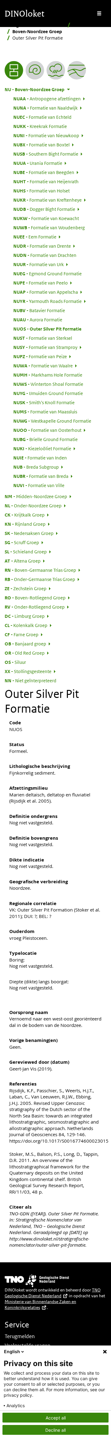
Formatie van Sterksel (42, 338)
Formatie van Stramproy (45, 347)
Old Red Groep (25, 653)
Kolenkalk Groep (26, 625)
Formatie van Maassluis (45, 411)
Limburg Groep (25, 616)
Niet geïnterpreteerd (30, 680)
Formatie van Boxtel (41, 144)
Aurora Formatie (37, 319)
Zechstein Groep (26, 588)
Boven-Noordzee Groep (37, 31)
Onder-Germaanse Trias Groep (40, 579)
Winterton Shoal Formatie (48, 384)
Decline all (55, 1430)
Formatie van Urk (38, 264)
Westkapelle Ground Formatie (52, 421)
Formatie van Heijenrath (46, 181)
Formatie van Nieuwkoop (46, 135)
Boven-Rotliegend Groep (35, 597)
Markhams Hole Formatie (47, 375)
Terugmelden (20, 1336)
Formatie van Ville (38, 485)
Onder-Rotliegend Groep (35, 607)
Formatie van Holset (41, 191)
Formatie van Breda (40, 476)
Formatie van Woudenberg (49, 227)
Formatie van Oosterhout (47, 430)
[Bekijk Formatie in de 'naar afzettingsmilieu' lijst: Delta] (56, 70)
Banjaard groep (25, 644)
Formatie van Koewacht (46, 218)
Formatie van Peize (40, 356)
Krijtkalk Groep (25, 515)
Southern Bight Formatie (45, 154)
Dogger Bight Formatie (44, 209)
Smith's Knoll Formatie (44, 402)
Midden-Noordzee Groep (36, 496)
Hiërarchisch (86, 25)
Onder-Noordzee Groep (33, 505)
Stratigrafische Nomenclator (35, 25)
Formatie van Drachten (44, 255)
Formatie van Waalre (43, 365)
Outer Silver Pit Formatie (47, 329)
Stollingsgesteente (28, 671)
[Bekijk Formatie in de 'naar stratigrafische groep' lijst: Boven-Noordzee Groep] (77, 70)
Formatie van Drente (42, 246)
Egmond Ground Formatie (47, 273)
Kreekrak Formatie (40, 126)
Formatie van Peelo (40, 283)
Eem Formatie (34, 237)
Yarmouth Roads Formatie (47, 301)
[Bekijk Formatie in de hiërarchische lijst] (14, 70)
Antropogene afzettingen (47, 98)
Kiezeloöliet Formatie (42, 448)
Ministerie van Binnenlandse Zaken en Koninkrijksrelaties (40, 1304)
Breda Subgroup (36, 467)
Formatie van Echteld (42, 117)
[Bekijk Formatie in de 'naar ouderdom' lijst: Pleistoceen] (35, 70)
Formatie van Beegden (43, 172)
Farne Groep (22, 634)
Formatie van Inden (40, 458)
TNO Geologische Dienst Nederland (53, 1293)
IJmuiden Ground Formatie (48, 393)
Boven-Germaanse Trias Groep (40, 570)
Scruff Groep (22, 542)
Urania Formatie (37, 163)
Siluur (15, 662)
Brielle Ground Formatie (45, 439)
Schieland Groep (26, 551)
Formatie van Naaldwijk (45, 108)
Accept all (56, 1417)
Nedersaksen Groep (29, 533)
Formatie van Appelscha (45, 292)
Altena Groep (23, 561)
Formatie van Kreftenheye (47, 200)
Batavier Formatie (39, 310)
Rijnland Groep (25, 524)
